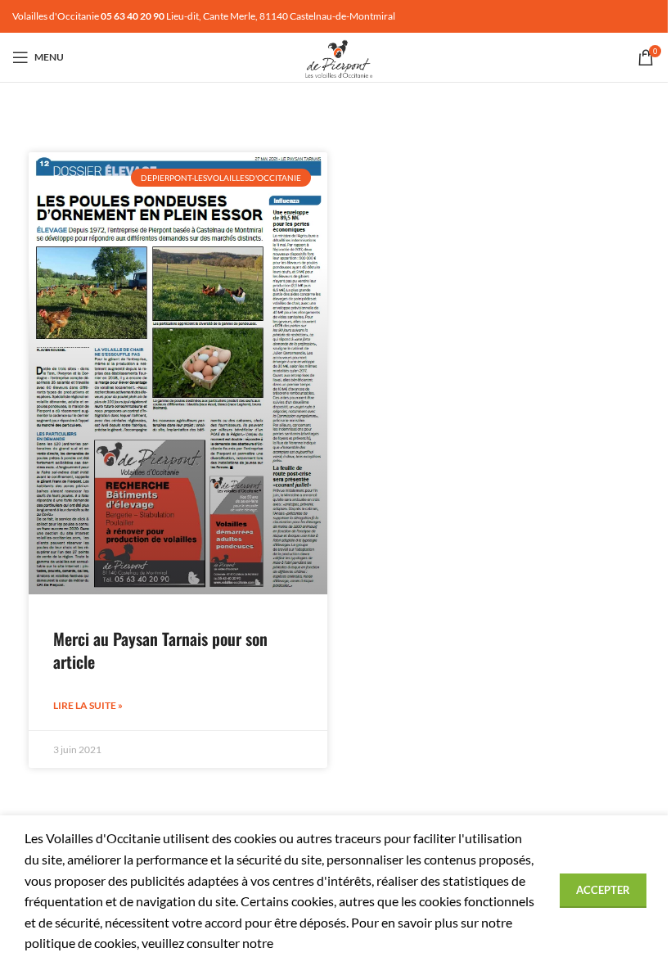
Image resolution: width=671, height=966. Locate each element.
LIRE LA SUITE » (88, 705)
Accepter (603, 889)
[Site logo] (335, 55)
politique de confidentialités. (355, 942)
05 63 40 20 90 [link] (132, 16)
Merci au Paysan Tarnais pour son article (160, 650)
